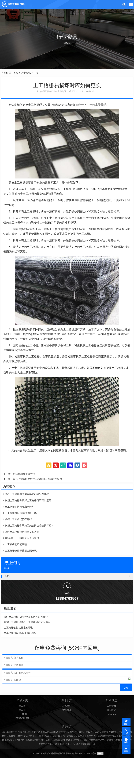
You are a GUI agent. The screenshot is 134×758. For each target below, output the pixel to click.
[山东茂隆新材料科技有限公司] (13, 4)
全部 (7, 576)
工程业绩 (111, 706)
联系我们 (67, 706)
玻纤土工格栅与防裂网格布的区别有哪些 (26, 494)
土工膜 (22, 706)
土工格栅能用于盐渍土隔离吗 (20, 550)
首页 (15, 72)
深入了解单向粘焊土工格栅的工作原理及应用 (37, 478)
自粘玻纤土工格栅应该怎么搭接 (21, 538)
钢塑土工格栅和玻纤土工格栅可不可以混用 (27, 500)
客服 (126, 742)
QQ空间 (48, 465)
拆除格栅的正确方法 (24, 474)
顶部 (126, 751)
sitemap (112, 714)
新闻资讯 (111, 710)
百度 (70, 465)
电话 (126, 733)
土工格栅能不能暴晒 (15, 544)
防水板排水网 (22, 718)
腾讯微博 (63, 465)
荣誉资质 (67, 710)
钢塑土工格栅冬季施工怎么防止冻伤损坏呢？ (29, 525)
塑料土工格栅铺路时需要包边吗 (21, 531)
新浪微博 (56, 465)
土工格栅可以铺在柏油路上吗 (20, 513)
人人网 (77, 465)
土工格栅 (33, 104)
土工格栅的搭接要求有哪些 (19, 506)
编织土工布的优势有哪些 (18, 519)
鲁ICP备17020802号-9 (85, 753)
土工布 (22, 710)
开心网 (84, 465)
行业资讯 (26, 72)
